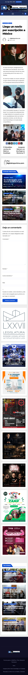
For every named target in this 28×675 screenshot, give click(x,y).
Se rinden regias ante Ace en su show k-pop (13, 181)
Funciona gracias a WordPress (10, 660)
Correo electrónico (8, 275)
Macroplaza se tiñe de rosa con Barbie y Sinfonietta (14, 671)
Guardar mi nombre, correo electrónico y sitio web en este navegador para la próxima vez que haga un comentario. (14, 294)
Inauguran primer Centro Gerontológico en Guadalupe (14, 668)
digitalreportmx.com (15, 38)
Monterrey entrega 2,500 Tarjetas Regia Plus (12, 213)
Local (11, 193)
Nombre (5, 268)
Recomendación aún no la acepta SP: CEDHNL (14, 591)
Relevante (6, 571)
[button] (22, 13)
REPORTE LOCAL (13, 571)
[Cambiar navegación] (13, 14)
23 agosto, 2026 (9, 578)
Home (14, 665)
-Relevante (5, 23)
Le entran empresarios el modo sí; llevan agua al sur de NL (13, 608)
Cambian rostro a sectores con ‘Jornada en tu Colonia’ (13, 575)
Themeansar (14, 662)
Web (4, 282)
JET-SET (10, 23)
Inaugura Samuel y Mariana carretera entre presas (14, 624)
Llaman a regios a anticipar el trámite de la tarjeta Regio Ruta (14, 197)
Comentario (6, 239)
